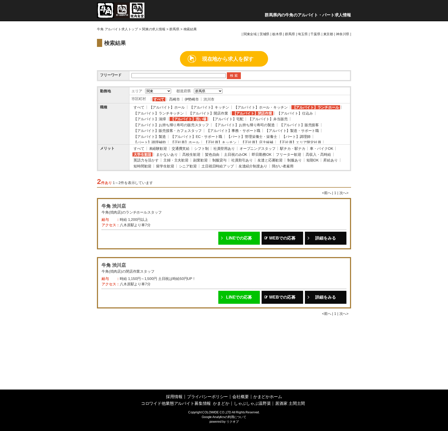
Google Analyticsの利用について (224, 417)
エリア (136, 91)
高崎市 (174, 99)
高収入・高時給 (318, 154)
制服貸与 (219, 160)
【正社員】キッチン (220, 142)
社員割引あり (242, 160)
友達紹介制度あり (253, 166)
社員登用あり (224, 148)
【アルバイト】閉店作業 (252, 113)
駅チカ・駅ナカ (292, 148)
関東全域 (250, 34)
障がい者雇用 (282, 166)
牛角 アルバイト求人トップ (117, 29)
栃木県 (277, 34)
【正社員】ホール (185, 142)
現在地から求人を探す (228, 59)
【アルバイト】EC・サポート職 (196, 137)
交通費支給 (181, 148)
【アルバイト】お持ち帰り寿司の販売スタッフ (171, 125)
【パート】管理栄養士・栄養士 (252, 137)
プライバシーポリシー (207, 396)
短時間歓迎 (142, 166)
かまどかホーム (267, 396)
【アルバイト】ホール (167, 107)
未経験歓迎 (158, 148)
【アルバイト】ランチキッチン (159, 113)
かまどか (221, 403)
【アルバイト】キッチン (209, 107)
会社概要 (240, 396)
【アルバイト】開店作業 (208, 113)
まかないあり (167, 154)
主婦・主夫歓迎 (175, 160)
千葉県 (315, 34)
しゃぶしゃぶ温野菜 (252, 403)
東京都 (328, 34)
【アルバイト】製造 (150, 137)
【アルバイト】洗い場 (189, 119)
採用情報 (174, 396)
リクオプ (232, 421)
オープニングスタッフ (258, 148)
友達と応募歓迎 (270, 160)
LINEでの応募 (239, 238)
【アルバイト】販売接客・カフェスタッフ (168, 131)
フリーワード (111, 75)
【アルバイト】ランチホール (315, 107)
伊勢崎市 (192, 99)
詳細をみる (325, 238)
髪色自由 (212, 154)
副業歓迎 (200, 160)
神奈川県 (342, 34)
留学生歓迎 (165, 166)
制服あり (294, 160)
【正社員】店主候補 (257, 142)
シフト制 (201, 148)
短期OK (312, 160)
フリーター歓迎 (288, 154)
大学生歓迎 (142, 154)
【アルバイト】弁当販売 (268, 119)
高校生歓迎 (191, 154)
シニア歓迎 (188, 166)
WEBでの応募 (282, 238)
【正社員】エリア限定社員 (299, 142)
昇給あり (330, 160)
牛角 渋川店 (114, 206)
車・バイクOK (321, 148)
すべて (158, 99)
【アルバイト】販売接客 (299, 125)
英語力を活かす (146, 160)
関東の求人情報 (153, 29)
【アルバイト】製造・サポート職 (292, 131)
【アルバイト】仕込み (295, 113)
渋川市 (209, 99)
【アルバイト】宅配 (227, 119)
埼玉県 (303, 34)
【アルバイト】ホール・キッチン (261, 107)
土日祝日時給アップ (217, 166)
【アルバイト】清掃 (150, 119)
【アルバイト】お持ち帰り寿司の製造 (244, 125)
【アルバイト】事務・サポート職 (233, 131)
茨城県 (265, 34)
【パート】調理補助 (150, 142)
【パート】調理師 (296, 137)
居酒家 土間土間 (290, 403)
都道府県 (183, 91)
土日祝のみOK (235, 154)
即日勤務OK (261, 154)
